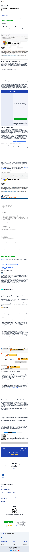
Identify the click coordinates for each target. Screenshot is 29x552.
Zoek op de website (25, 544)
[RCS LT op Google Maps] (1, 537)
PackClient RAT (3, 486)
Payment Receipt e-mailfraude (5, 489)
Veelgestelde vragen (5, 15)
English (3, 474)
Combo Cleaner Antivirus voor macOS (13, 387)
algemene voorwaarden (4, 259)
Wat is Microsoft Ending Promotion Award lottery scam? (10, 264)
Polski (2, 480)
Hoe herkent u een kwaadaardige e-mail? (7, 267)
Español (3, 475)
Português (3, 479)
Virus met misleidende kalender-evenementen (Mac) (9, 497)
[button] (27, 1)
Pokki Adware (3, 501)
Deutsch (3, 478)
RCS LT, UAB (2, 533)
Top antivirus (2, 544)
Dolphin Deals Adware (4, 498)
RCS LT (26, 124)
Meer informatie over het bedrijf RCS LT (19, 450)
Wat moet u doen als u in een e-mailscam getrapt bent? (9, 268)
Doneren (14, 454)
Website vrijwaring (13, 548)
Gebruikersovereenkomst (19, 548)
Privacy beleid (8, 548)
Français (3, 476)
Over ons (14, 468)
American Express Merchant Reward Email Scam (19, 141)
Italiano (3, 477)
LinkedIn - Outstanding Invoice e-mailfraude (8, 492)
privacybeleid (22, 258)
